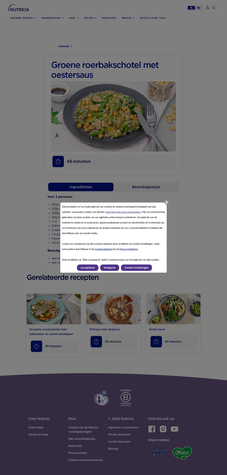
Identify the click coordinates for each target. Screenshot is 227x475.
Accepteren (88, 267)
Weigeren (110, 267)
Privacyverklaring (129, 249)
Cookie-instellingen (136, 267)
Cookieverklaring (104, 249)
